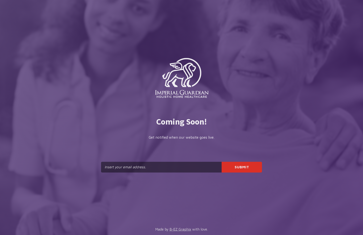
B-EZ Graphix (180, 229)
